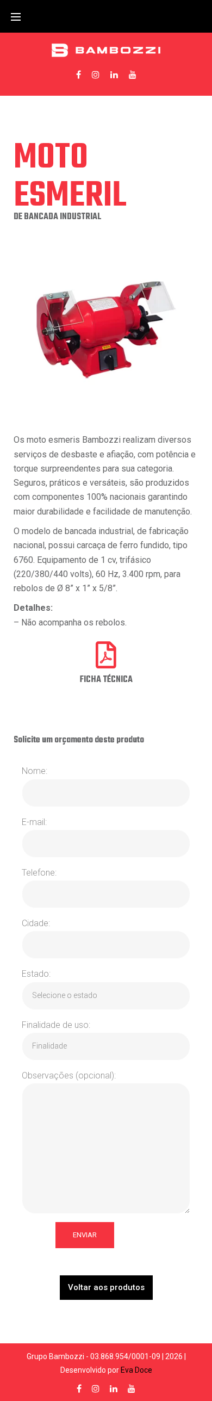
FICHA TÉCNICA (106, 680)
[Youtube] (132, 74)
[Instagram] (95, 74)
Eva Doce (136, 1370)
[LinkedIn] (114, 74)
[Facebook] (78, 74)
